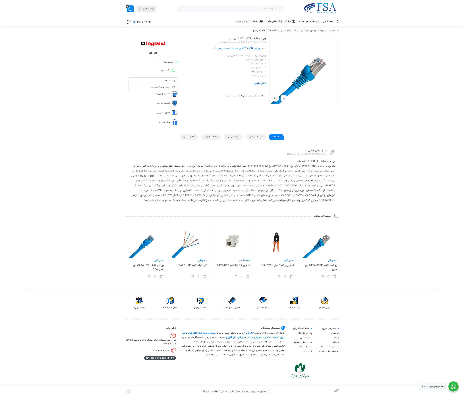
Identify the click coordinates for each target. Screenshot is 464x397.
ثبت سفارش (307, 351)
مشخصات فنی (256, 137)
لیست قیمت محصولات (329, 347)
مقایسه (168, 80)
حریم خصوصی (306, 338)
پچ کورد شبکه (310, 30)
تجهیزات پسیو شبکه (326, 30)
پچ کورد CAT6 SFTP (294, 30)
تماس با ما (334, 333)
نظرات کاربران (233, 137)
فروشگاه (336, 342)
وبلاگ (336, 338)
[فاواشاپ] (313, 9)
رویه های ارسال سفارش (302, 342)
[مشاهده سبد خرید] (130, 9)
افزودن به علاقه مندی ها (160, 87)
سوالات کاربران (211, 137)
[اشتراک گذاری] (284, 98)
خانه (337, 30)
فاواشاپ (249, 333)
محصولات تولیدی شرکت (329, 351)
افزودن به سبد (334, 276)
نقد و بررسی (189, 137)
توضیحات (276, 137)
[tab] (276, 137)
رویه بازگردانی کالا (305, 333)
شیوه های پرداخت (304, 347)
